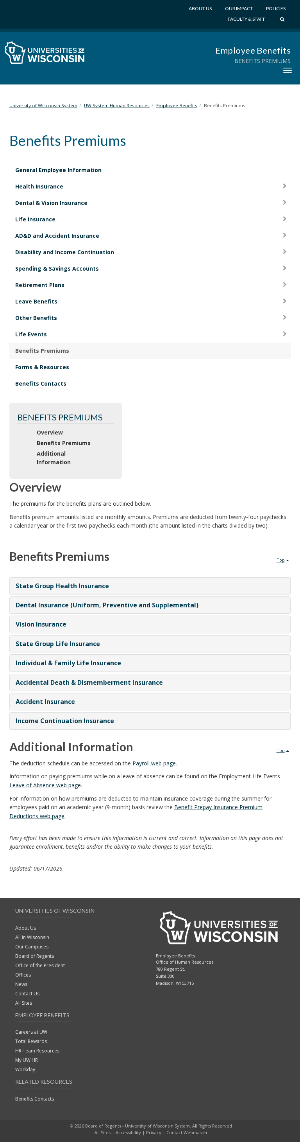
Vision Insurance (41, 624)
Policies (276, 8)
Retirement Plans (39, 285)
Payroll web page (154, 763)
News (21, 984)
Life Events (31, 334)
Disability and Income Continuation (64, 252)
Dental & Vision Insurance (51, 202)
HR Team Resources (37, 1050)
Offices (23, 974)
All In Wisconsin (32, 937)
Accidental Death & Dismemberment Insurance (89, 682)
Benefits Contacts (40, 383)
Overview (50, 432)
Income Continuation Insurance (65, 720)
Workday (25, 1069)
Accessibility (128, 1132)
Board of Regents (34, 956)
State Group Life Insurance (58, 643)
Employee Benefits (253, 50)
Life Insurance (35, 219)
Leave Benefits (36, 301)
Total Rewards (31, 1041)
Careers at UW (31, 1032)
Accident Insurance (45, 701)
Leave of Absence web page (45, 785)
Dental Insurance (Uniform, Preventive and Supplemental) (107, 605)
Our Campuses (31, 946)
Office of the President (40, 965)
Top (281, 560)
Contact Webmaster (187, 1132)
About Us (200, 8)
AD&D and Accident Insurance (57, 235)
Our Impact (239, 8)
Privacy (153, 1132)
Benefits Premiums (42, 350)
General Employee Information (58, 170)
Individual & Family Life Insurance (68, 663)
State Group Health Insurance (62, 586)
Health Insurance (39, 186)
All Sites (23, 1003)
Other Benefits (36, 317)
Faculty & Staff (247, 19)
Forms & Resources (42, 367)
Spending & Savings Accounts (57, 268)
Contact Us (27, 993)
